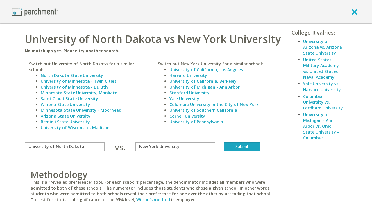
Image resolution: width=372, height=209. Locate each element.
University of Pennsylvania (196, 122)
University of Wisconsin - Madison (75, 127)
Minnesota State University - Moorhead (81, 110)
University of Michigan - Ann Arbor (204, 87)
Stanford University (189, 93)
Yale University (184, 98)
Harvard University (188, 75)
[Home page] (35, 11)
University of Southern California (203, 110)
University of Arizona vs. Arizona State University (322, 47)
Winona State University (65, 104)
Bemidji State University (65, 122)
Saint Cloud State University (69, 98)
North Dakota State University (72, 75)
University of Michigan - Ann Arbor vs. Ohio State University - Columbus (321, 126)
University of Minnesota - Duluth (74, 87)
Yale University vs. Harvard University (322, 86)
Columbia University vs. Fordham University (323, 102)
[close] (354, 11)
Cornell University (187, 116)
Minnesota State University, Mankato (79, 93)
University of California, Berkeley (203, 81)
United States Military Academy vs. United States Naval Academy (321, 68)
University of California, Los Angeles (206, 69)
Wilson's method (153, 199)
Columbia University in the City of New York (214, 104)
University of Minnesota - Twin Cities (78, 81)
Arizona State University (65, 116)
